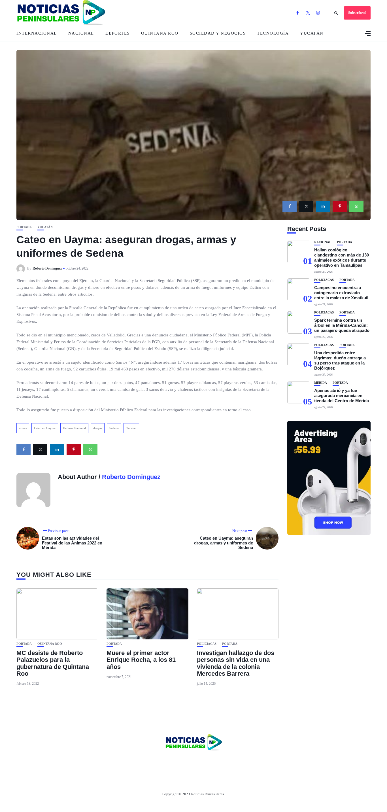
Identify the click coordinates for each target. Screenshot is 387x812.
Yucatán (312, 33)
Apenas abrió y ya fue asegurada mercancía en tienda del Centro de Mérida (341, 395)
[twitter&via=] (306, 206)
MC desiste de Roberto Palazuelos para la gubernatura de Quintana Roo (52, 663)
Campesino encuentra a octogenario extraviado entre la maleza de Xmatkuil (341, 292)
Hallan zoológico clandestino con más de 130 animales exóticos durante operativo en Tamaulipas (341, 257)
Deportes (117, 33)
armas (23, 428)
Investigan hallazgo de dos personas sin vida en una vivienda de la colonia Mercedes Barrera (235, 663)
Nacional (81, 33)
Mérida (320, 382)
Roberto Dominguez (47, 268)
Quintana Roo (159, 33)
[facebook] (289, 206)
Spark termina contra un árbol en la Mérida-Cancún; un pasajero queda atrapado (341, 325)
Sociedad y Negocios (218, 33)
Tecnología (273, 33)
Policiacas (206, 643)
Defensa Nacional (74, 428)
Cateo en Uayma (45, 428)
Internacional (36, 33)
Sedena (114, 428)
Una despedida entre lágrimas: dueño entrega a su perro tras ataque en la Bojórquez (340, 360)
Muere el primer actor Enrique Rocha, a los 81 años (141, 659)
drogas (97, 428)
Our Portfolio (220, 762)
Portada (24, 227)
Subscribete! (357, 13)
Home (156, 762)
